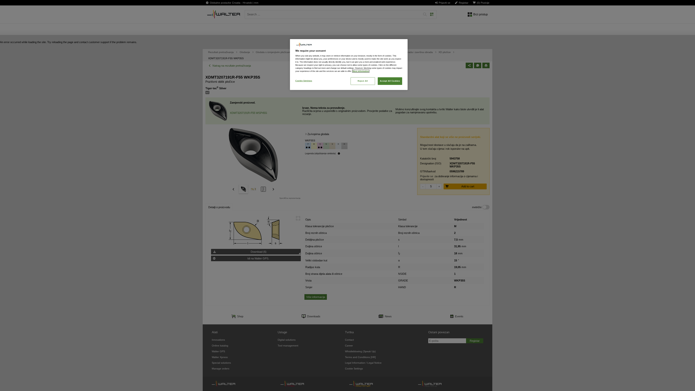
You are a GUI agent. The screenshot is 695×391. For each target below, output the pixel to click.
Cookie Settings (303, 81)
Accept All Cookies (390, 81)
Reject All (363, 81)
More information (361, 71)
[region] (349, 64)
